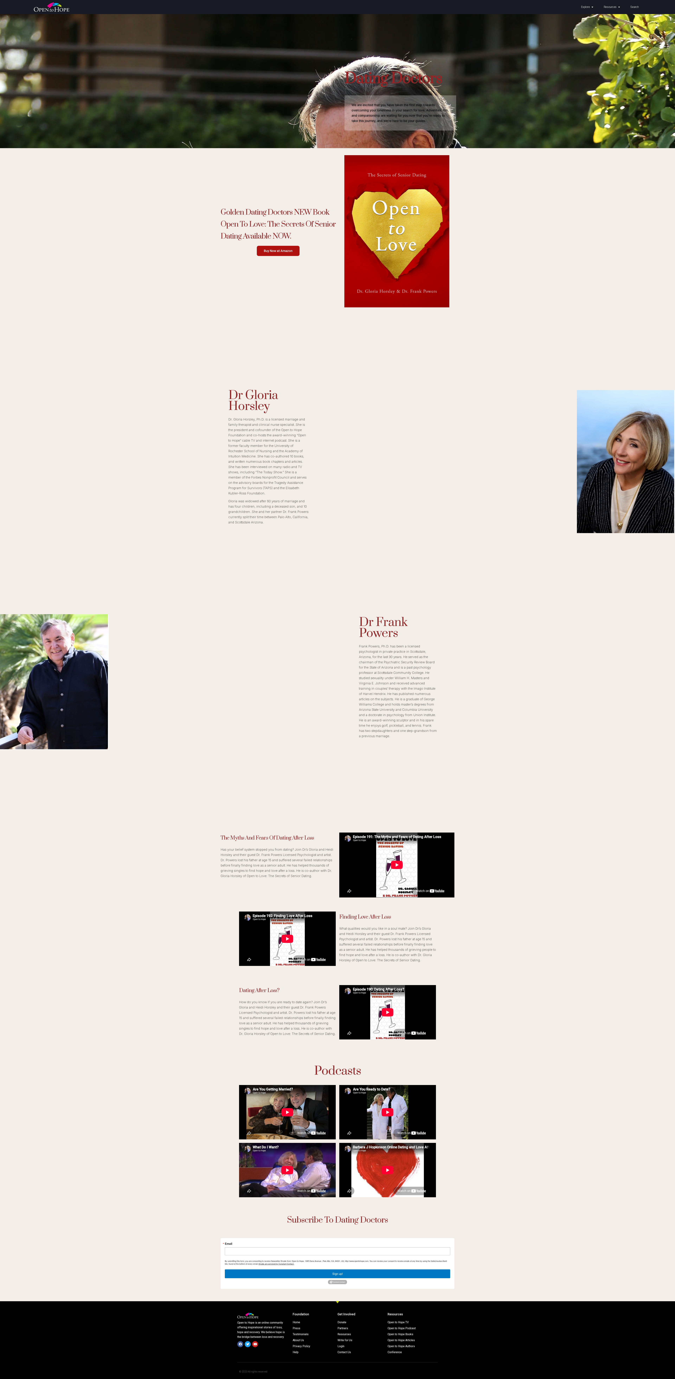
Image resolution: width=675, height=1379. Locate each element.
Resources (344, 1334)
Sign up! (337, 1274)
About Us (298, 1340)
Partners (343, 1328)
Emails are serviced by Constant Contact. (276, 1263)
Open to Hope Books (400, 1334)
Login (341, 1346)
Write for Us (345, 1340)
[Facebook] (240, 1344)
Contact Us (344, 1352)
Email (228, 1243)
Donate (342, 1322)
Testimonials (300, 1334)
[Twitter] (248, 1344)
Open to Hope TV (398, 1322)
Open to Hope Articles (401, 1340)
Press (296, 1328)
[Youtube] (255, 1344)
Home (296, 1322)
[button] (278, 251)
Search (634, 7)
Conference (395, 1352)
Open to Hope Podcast (402, 1328)
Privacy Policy (301, 1346)
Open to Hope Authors (401, 1346)
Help (295, 1352)
